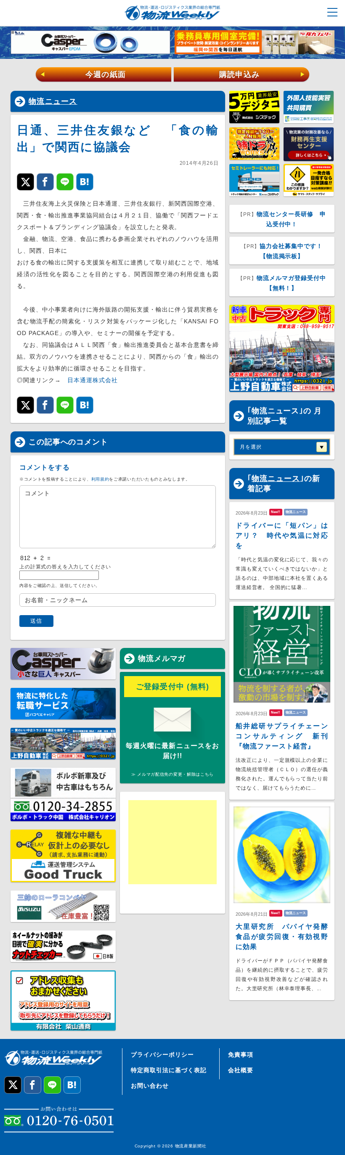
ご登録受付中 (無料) (173, 686)
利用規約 (100, 479)
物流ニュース (53, 101)
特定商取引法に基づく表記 (169, 1070)
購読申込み (262, 74)
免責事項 (240, 1054)
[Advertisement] (172, 842)
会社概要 (240, 1070)
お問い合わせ (150, 1085)
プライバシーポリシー (162, 1054)
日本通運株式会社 (92, 380)
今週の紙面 (83, 74)
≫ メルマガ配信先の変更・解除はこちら (172, 774)
